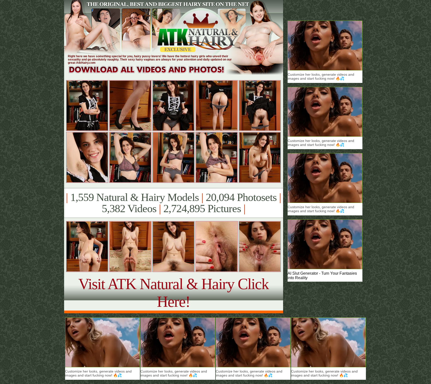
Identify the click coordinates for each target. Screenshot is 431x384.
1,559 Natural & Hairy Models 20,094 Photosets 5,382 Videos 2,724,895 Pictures (173, 203)
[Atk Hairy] (151, 73)
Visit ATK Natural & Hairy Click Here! (173, 292)
